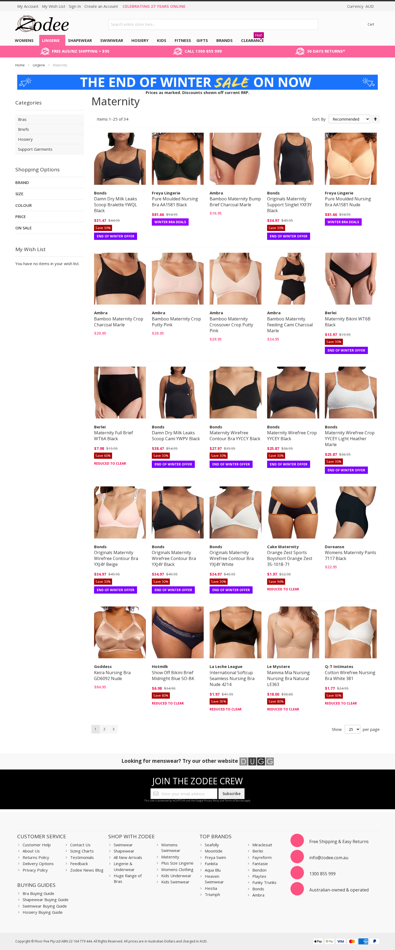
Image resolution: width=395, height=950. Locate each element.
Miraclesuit (262, 844)
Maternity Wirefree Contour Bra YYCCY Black (235, 436)
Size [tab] (19, 193)
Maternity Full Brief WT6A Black (113, 436)
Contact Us (80, 844)
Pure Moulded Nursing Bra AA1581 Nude (348, 202)
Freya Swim (215, 857)
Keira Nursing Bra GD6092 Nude (112, 675)
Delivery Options (38, 863)
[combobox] (213, 24)
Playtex (259, 876)
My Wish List (53, 6)
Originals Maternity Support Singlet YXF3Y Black (289, 205)
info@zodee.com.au (328, 858)
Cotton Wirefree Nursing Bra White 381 (350, 675)
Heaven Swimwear (214, 878)
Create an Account (101, 6)
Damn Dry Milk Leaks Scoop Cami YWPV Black (176, 436)
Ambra (258, 895)
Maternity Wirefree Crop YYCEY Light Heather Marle (350, 438)
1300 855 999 (322, 874)
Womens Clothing (177, 869)
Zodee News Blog (86, 870)
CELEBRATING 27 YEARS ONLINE (154, 6)
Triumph (212, 894)
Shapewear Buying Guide (46, 899)
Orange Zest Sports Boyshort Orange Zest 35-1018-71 (289, 558)
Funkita (211, 863)
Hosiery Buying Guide (43, 912)
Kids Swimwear (175, 881)
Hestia (211, 888)
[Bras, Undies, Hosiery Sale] (197, 77)
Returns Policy (36, 857)
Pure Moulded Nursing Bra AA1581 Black (175, 202)
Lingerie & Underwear (124, 866)
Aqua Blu (213, 870)
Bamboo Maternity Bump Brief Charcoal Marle (235, 202)
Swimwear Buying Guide (45, 906)
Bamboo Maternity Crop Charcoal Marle (118, 322)
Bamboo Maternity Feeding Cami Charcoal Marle (290, 325)
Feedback (79, 863)
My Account (27, 6)
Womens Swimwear (170, 847)
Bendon (259, 870)
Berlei (257, 851)
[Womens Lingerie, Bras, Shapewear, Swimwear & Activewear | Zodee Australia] (42, 24)
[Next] (113, 729)
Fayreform (262, 857)
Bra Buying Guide (38, 893)
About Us (31, 851)
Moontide (213, 851)
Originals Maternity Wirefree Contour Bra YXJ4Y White (232, 558)
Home (20, 65)
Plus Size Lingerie (177, 863)
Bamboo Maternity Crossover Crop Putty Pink (231, 325)
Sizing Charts (82, 851)
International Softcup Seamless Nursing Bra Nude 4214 (232, 678)
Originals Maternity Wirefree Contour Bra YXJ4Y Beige (116, 558)
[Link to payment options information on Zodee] (346, 942)
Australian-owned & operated (339, 890)
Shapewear (124, 851)
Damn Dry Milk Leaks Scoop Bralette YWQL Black (115, 205)
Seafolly (212, 844)
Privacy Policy (212, 800)
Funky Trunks (264, 882)
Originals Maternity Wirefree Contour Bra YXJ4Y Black (174, 558)
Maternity (170, 856)
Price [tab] (20, 216)
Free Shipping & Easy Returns (339, 841)
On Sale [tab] (23, 227)
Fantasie (260, 863)
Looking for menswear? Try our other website (180, 760)
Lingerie (39, 65)
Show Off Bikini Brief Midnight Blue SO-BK (173, 675)
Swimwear (123, 844)
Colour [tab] (23, 205)
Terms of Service (234, 800)
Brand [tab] (22, 182)
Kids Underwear (176, 875)
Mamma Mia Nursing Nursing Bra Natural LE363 (288, 678)
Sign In (75, 6)
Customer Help (37, 844)
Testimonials (82, 857)
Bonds (258, 888)
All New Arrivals (128, 857)
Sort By (319, 119)
